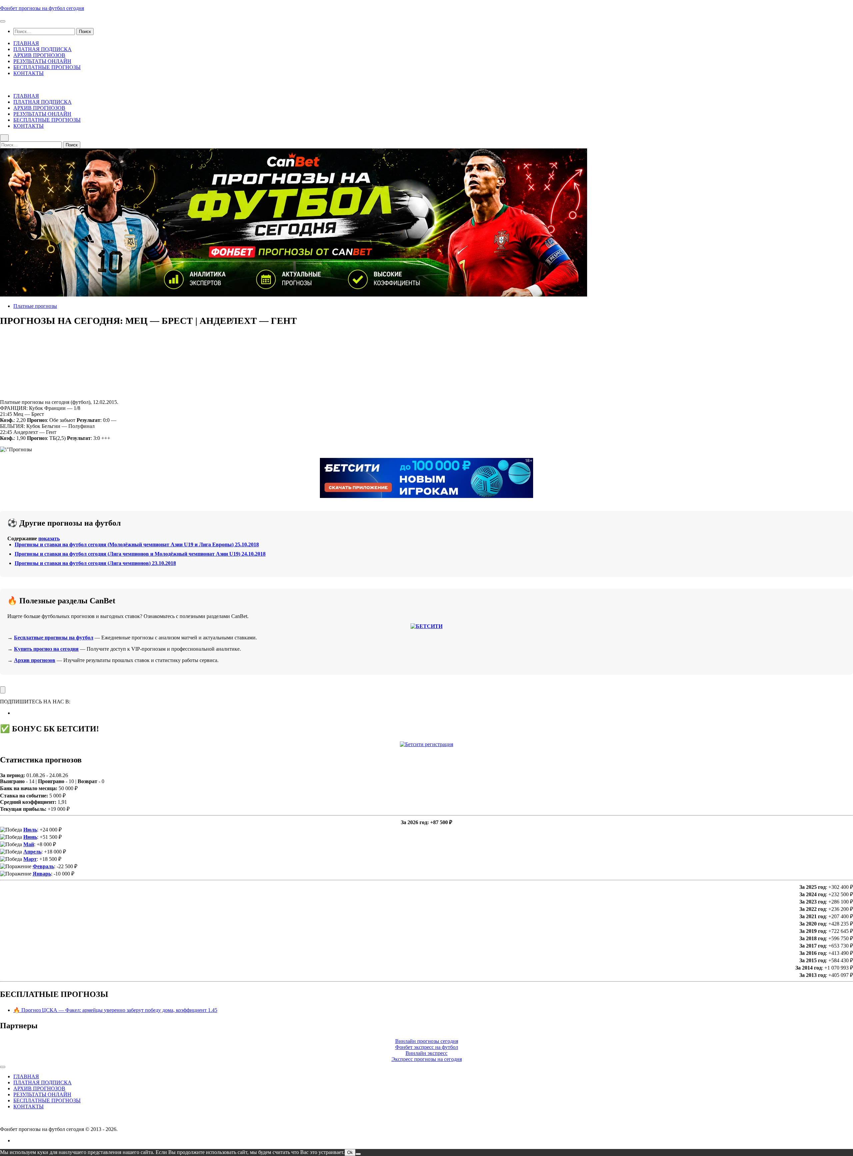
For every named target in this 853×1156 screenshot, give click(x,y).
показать (49, 538)
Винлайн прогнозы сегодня (426, 1041)
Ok (350, 1152)
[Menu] (2, 21)
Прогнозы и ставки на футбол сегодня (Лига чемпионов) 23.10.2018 (95, 563)
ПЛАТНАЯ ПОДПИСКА (42, 49)
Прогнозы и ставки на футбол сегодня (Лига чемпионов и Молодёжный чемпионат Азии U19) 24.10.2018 (140, 554)
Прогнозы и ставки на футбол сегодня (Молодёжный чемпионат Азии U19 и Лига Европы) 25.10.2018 (137, 544)
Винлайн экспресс (426, 1053)
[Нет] (358, 1154)
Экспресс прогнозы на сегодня (427, 1059)
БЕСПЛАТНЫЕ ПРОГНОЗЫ (47, 67)
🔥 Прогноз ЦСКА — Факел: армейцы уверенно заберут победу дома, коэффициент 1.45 (115, 1010)
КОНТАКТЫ (28, 73)
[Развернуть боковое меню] (2, 689)
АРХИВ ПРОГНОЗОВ (39, 55)
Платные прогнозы (35, 306)
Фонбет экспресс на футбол (426, 1047)
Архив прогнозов (34, 660)
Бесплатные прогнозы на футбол (53, 637)
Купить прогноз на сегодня (46, 649)
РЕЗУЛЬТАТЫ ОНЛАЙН (42, 61)
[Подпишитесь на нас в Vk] (15, 713)
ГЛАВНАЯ (26, 43)
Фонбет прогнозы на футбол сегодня (42, 8)
